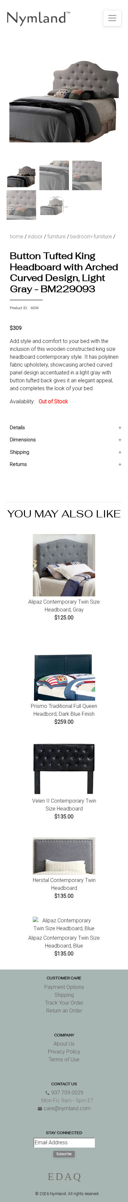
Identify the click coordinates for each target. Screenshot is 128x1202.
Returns (18, 464)
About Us (64, 1044)
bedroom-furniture (91, 236)
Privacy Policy (64, 1052)
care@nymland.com (64, 1108)
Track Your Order (64, 1003)
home (16, 236)
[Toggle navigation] (112, 18)
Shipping (19, 452)
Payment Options (64, 987)
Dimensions (23, 440)
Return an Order (64, 1011)
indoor (35, 236)
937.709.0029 (64, 1093)
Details (17, 428)
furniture (56, 236)
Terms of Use (64, 1059)
